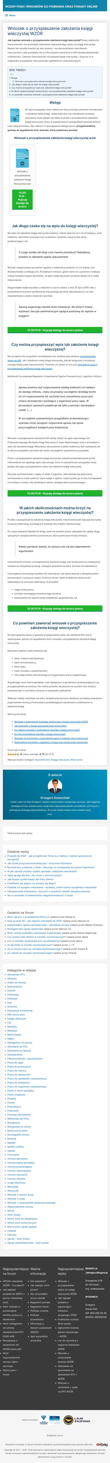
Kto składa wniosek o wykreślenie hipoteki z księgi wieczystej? (47, 730)
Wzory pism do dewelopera (22, 1218)
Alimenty (12, 978)
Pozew (11, 1102)
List (9, 1022)
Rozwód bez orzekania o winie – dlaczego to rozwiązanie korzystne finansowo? (51, 867)
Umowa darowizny (17, 1158)
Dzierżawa (13, 994)
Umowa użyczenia (17, 1174)
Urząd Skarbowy (16, 1182)
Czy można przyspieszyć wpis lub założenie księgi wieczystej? (41, 87)
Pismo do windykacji (18, 1082)
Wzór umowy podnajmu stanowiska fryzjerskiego (34, 932)
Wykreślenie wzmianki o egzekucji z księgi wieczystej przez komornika (51, 742)
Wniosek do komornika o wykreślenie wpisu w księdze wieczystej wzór (51, 738)
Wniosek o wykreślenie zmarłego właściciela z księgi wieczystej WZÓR (51, 721)
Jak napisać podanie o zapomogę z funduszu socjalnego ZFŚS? (67, 1306)
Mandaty (12, 1026)
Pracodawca (14, 1106)
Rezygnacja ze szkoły (19, 1126)
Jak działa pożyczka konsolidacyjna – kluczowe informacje (39, 863)
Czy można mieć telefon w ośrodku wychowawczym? (36, 936)
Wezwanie (12, 1186)
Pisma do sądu (15, 1062)
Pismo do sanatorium (18, 1074)
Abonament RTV (16, 974)
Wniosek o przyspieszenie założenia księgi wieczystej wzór (40, 81)
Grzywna (12, 1006)
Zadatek (11, 1230)
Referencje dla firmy (18, 1118)
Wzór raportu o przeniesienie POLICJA (28, 916)
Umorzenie (13, 1154)
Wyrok (10, 1210)
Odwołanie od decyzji (19, 1050)
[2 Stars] (11, 754)
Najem (10, 1038)
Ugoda (11, 1150)
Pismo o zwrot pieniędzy (20, 1090)
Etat (9, 1002)
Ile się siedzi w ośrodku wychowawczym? (30, 945)
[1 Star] (9, 754)
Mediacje (12, 1030)
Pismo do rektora (16, 1070)
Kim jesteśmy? (38, 1281)
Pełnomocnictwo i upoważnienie (24, 1058)
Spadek (11, 1142)
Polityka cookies (39, 1310)
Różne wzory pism (17, 1130)
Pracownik (13, 1110)
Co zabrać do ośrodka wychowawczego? (30, 953)
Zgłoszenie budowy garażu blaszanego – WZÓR (68, 1332)
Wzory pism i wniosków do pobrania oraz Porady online (51, 6)
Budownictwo (42, 759)
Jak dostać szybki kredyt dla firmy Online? (30, 879)
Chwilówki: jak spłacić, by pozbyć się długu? (31, 883)
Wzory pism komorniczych (21, 1222)
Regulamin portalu (40, 1302)
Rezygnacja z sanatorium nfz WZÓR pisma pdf (12, 1344)
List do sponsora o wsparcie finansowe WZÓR (68, 1344)
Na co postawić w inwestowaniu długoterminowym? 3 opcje (40, 895)
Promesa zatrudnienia (19, 1114)
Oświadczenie (14, 1054)
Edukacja (12, 998)
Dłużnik (11, 990)
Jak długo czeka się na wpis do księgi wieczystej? (35, 84)
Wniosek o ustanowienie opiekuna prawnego (31, 1202)
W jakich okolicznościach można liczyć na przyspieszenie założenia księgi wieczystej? (52, 91)
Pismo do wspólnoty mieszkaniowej (26, 1086)
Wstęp (14, 78)
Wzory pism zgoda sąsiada (22, 1226)
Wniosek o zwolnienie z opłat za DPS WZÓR (68, 1387)
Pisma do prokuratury (19, 1066)
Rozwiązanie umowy (18, 1134)
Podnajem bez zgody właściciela (25, 928)
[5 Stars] (18, 754)
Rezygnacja (13, 1122)
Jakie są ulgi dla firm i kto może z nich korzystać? (34, 875)
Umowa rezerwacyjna (19, 1170)
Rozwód (11, 1138)
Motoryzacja (14, 1034)
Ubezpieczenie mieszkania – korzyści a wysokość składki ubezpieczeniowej (48, 891)
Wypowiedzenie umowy (20, 1206)
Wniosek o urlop (16, 1198)
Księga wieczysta (60, 759)
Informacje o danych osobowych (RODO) (41, 1327)
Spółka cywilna (15, 1146)
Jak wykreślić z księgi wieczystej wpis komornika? (40, 725)
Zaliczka (11, 1234)
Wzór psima (76, 759)
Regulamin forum (39, 1306)
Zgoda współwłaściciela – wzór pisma (27, 1242)
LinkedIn (96, 810)
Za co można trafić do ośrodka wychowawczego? (34, 949)
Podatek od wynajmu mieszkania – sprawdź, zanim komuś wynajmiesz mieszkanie (52, 887)
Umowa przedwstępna (19, 1166)
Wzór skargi (13, 1214)
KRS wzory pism (16, 1014)
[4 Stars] (15, 754)
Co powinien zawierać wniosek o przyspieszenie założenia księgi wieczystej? (48, 94)
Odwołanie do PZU (17, 1046)
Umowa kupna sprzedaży (21, 1162)
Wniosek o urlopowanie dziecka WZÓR (66, 1357)
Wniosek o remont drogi (20, 1194)
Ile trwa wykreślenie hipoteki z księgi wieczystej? (40, 734)
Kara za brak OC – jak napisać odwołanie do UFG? (34, 920)
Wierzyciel (12, 1190)
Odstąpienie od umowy (19, 1042)
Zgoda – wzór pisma (18, 1238)
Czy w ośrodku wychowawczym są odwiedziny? (33, 940)
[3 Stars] (13, 754)
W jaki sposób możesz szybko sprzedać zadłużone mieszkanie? (42, 871)
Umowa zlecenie (16, 1178)
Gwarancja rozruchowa (19, 1010)
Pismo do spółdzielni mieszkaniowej (26, 1078)
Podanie (11, 1098)
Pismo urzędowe (16, 1094)
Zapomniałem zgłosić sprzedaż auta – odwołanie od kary (38, 924)
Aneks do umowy (16, 982)
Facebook (57, 814)
